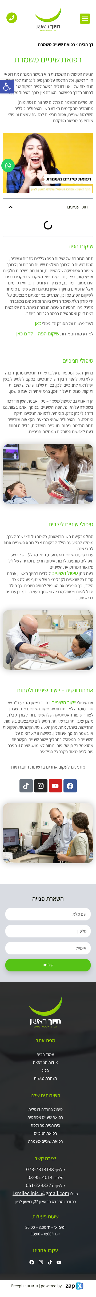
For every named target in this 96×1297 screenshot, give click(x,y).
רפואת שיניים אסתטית (45, 1117)
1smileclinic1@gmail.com (41, 1193)
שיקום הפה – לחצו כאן (37, 333)
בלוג (45, 1070)
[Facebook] (70, 785)
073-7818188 (40, 1169)
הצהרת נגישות (45, 1078)
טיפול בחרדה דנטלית (45, 1109)
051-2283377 (40, 1185)
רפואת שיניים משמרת (45, 1141)
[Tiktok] (26, 785)
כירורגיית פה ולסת (45, 1125)
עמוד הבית (45, 1054)
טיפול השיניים (64, 573)
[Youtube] (55, 785)
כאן (38, 323)
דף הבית (86, 44)
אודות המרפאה (45, 1062)
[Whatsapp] (8, 165)
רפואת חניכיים (45, 1133)
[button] (85, 19)
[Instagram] (40, 785)
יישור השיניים (63, 702)
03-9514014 (40, 1177)
